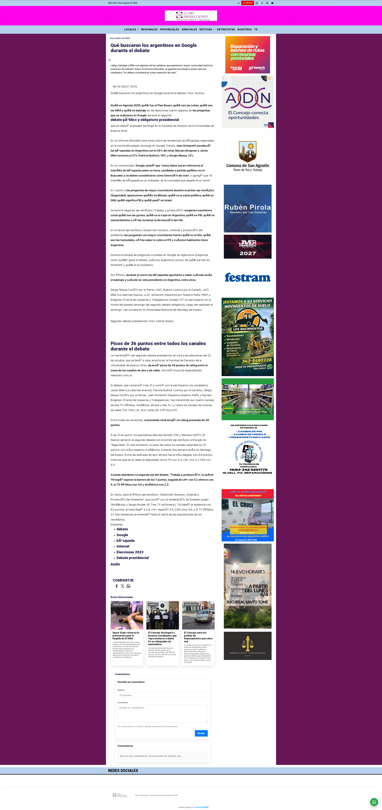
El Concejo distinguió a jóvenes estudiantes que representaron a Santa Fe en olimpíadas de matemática (162, 638)
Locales (130, 29)
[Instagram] (267, 3)
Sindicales (189, 29)
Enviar (201, 733)
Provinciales (169, 29)
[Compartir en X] (122, 586)
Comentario (123, 702)
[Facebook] (261, 3)
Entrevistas (226, 29)
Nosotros (244, 29)
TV (256, 29)
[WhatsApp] (256, 3)
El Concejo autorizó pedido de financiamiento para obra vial (198, 637)
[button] (238, 3)
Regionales (149, 29)
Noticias (206, 29)
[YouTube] (272, 3)
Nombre (121, 690)
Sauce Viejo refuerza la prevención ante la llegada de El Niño (126, 635)
